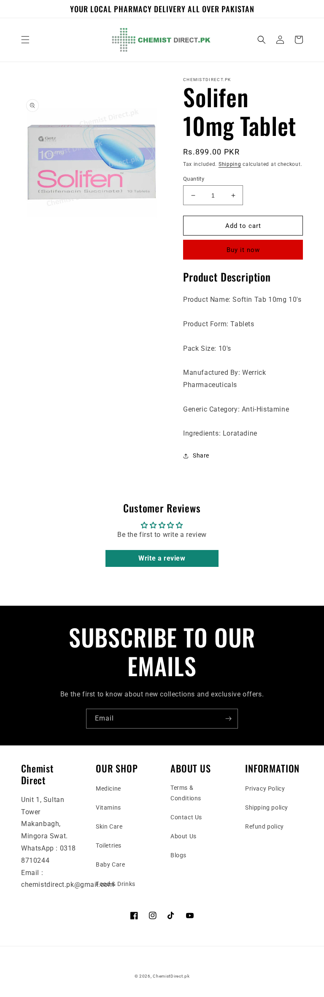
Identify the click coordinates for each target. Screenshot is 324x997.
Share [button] (201, 455)
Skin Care (109, 826)
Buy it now (243, 250)
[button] (25, 39)
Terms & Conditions (185, 793)
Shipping (230, 164)
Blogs (178, 855)
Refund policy (264, 826)
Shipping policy (266, 807)
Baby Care (110, 864)
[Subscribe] (228, 719)
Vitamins (108, 807)
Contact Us (186, 817)
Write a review (161, 558)
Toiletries (109, 845)
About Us (183, 836)
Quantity (193, 179)
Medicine (108, 788)
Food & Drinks (115, 884)
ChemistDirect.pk (171, 976)
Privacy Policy (265, 788)
